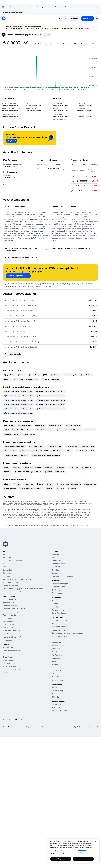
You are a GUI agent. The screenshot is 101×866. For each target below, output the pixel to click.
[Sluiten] (96, 842)
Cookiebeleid (82, 850)
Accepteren (83, 859)
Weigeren (60, 859)
